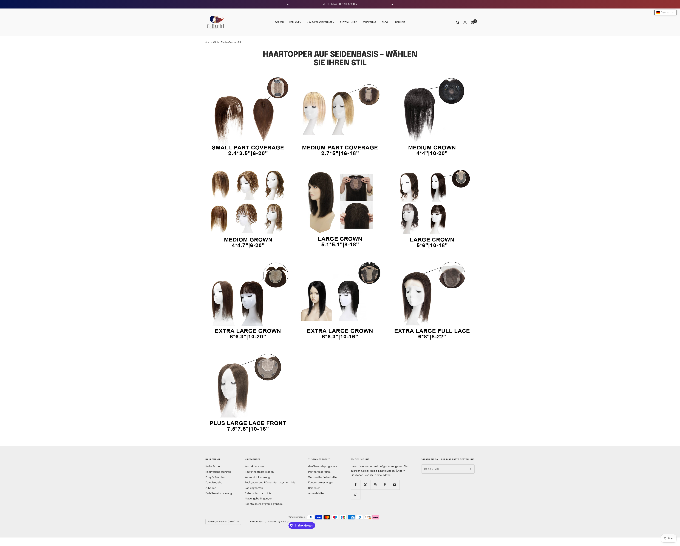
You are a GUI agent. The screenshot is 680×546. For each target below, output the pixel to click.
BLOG (385, 22)
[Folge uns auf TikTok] (356, 494)
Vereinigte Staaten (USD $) (221, 522)
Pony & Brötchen (215, 477)
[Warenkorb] (473, 22)
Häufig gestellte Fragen (259, 472)
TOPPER (279, 22)
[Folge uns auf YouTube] (395, 485)
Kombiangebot (214, 482)
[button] (665, 12)
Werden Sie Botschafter (323, 477)
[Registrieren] (469, 469)
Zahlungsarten (254, 488)
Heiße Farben (213, 466)
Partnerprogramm (319, 472)
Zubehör (210, 488)
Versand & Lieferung (257, 477)
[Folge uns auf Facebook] (356, 485)
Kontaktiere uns (254, 466)
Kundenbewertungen (321, 482)
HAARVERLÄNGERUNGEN (320, 22)
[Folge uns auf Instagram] (375, 485)
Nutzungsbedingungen (259, 498)
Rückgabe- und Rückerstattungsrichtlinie (270, 482)
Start (208, 42)
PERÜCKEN (295, 22)
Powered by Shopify (278, 522)
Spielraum (314, 488)
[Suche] (457, 22)
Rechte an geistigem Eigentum (263, 504)
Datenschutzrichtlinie (258, 493)
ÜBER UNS (399, 22)
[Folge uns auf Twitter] (365, 485)
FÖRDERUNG (369, 22)
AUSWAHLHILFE (348, 22)
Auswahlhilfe (316, 493)
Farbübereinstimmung (218, 493)
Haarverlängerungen (218, 472)
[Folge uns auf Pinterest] (385, 485)
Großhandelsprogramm (322, 466)
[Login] (465, 22)
